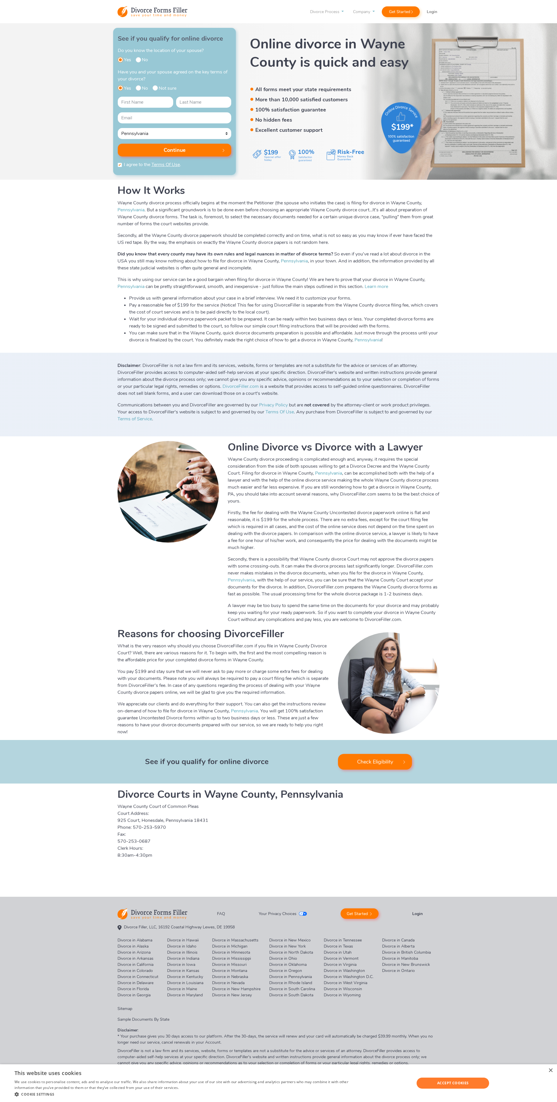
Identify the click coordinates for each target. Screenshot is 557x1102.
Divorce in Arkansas (135, 958)
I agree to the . (152, 164)
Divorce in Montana (229, 970)
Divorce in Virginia (340, 964)
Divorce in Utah (338, 952)
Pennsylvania (130, 210)
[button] (185, 1094)
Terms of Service (134, 419)
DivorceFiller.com (241, 386)
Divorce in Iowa (181, 964)
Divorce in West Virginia (345, 983)
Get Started (399, 12)
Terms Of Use (165, 164)
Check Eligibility (375, 761)
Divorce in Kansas (183, 970)
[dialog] (278, 1083)
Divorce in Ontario (398, 970)
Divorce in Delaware (135, 983)
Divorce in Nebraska (230, 976)
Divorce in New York (287, 946)
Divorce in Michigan (229, 946)
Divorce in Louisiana (185, 983)
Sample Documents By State (143, 1019)
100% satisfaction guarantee (290, 109)
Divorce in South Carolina (292, 989)
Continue (175, 150)
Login (432, 12)
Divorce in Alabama (134, 940)
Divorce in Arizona (134, 952)
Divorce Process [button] (325, 12)
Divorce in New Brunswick (406, 964)
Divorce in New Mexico (290, 940)
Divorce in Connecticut (137, 976)
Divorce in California (135, 964)
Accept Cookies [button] (453, 1083)
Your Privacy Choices (277, 913)
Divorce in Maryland (185, 995)
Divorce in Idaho (181, 946)
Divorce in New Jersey (232, 995)
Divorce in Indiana (183, 958)
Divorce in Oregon (285, 970)
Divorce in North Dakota (291, 952)
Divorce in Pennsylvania (290, 976)
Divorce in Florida (133, 989)
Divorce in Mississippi (231, 958)
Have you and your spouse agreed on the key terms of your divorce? (172, 75)
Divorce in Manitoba (400, 958)
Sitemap (124, 1008)
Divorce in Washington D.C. (348, 976)
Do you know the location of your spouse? (161, 50)
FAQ (221, 913)
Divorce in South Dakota (291, 995)
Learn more (376, 286)
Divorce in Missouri (229, 964)
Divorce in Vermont (341, 958)
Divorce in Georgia (134, 995)
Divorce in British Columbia (406, 952)
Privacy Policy (273, 405)
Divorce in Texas (338, 946)
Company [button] (362, 12)
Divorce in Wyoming (342, 995)
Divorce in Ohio (283, 958)
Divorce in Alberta (398, 946)
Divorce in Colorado (135, 970)
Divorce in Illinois (182, 952)
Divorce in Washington (344, 970)
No (145, 60)
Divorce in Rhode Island (290, 983)
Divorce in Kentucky (185, 976)
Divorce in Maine (182, 989)
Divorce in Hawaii (183, 940)
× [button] (550, 1070)
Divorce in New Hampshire (236, 989)
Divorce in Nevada (228, 983)
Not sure (167, 88)
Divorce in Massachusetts (235, 940)
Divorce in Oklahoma (288, 964)
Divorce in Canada (398, 940)
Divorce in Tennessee (343, 940)
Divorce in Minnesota (231, 952)
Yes (127, 60)
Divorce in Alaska (133, 946)
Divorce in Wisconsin (343, 989)
